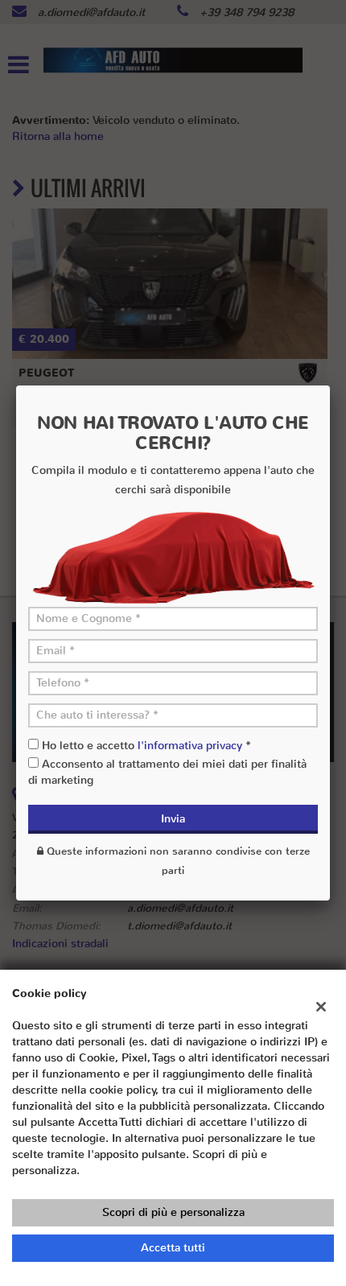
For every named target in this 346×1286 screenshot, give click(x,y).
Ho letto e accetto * (146, 745)
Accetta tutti (173, 1247)
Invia (173, 818)
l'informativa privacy (190, 745)
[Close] (329, 385)
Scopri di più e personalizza (173, 1212)
